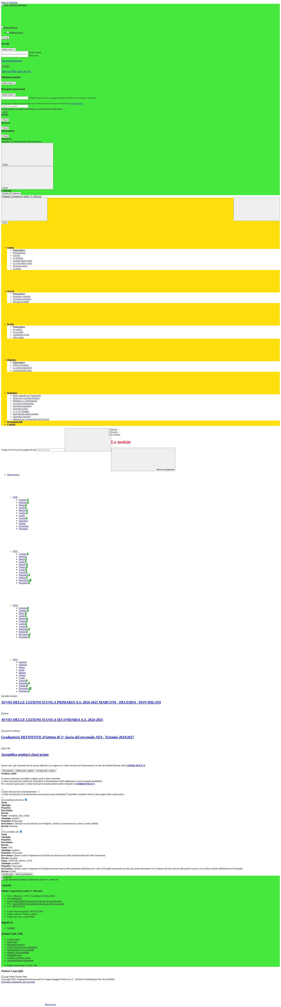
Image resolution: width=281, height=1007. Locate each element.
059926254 (16, 898)
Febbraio (24, 502)
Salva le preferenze (24, 874)
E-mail (32, 98)
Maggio (23, 510)
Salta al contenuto (9, 2)
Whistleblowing (14, 955)
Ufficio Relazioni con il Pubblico (22, 947)
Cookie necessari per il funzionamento (19, 791)
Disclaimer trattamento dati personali (18, 982)
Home (114, 429)
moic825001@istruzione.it (37, 901)
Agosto (23, 518)
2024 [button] (15, 605)
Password (33, 55)
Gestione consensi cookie (18, 958)
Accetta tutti (46, 771)
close (4, 222)
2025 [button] (15, 551)
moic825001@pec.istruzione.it (38, 904)
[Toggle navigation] (24, 209)
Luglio (22, 515)
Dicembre (23, 528)
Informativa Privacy (16, 944)
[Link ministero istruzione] (14, 5)
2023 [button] (15, 659)
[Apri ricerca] (257, 209)
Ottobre (22, 523)
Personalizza (7, 771)
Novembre (24, 526)
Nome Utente (35, 52)
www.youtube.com (10, 831)
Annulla (5, 193)
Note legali (12, 942)
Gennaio (23, 500)
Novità (114, 432)
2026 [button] (15, 497)
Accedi (5, 38)
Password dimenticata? (11, 61)
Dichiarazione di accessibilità (20, 950)
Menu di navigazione (165, 469)
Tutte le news (13, 474)
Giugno (23, 513)
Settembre (23, 521)
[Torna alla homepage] (140, 196)
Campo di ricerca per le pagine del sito (19, 450)
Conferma (16, 193)
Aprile (22, 507)
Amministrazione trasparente (20, 960)
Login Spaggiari (76, 103)
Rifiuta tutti (25, 771)
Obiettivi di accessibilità (18, 952)
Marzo (22, 505)
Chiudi (5, 120)
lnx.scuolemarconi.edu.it (12, 800)
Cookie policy (13, 939)
